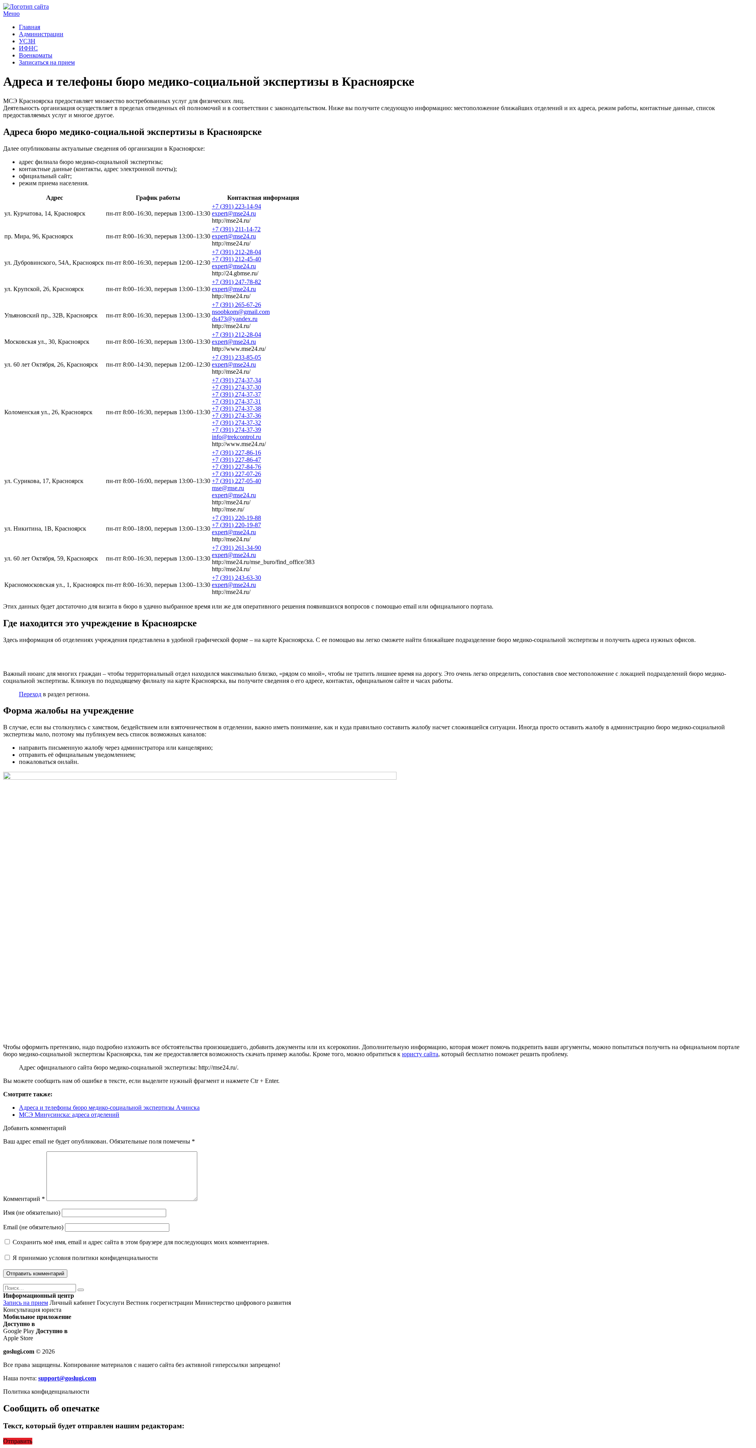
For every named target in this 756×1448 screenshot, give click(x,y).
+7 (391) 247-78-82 (236, 282)
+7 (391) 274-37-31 (236, 401)
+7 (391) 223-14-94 (236, 206)
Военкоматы (35, 55)
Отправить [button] (17, 1441)
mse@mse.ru (228, 488)
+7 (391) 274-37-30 (236, 387)
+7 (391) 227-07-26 (236, 473)
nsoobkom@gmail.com (241, 311)
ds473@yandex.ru (235, 318)
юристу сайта (420, 1054)
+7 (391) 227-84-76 (236, 466)
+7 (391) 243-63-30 (236, 577)
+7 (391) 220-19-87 (236, 525)
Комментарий (24, 1198)
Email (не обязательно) (33, 1227)
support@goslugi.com (67, 1378)
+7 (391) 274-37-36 (236, 415)
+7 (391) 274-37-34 (236, 380)
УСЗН (27, 41)
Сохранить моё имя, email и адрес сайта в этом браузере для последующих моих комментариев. (141, 1242)
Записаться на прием (47, 62)
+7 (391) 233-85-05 (236, 357)
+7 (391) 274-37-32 (236, 422)
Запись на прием (25, 1302)
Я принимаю (84, 1257)
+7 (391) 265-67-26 (236, 304)
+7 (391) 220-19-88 (236, 518)
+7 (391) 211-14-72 (236, 229)
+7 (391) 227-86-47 (236, 459)
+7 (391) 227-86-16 (236, 452)
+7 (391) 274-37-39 (236, 429)
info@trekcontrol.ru (236, 436)
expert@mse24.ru (234, 213)
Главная (29, 27)
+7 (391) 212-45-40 (236, 259)
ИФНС (28, 48)
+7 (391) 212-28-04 (236, 252)
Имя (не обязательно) (31, 1212)
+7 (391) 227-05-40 (236, 481)
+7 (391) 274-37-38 (236, 408)
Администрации (41, 34)
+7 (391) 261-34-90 (236, 547)
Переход (30, 694)
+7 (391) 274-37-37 (236, 394)
